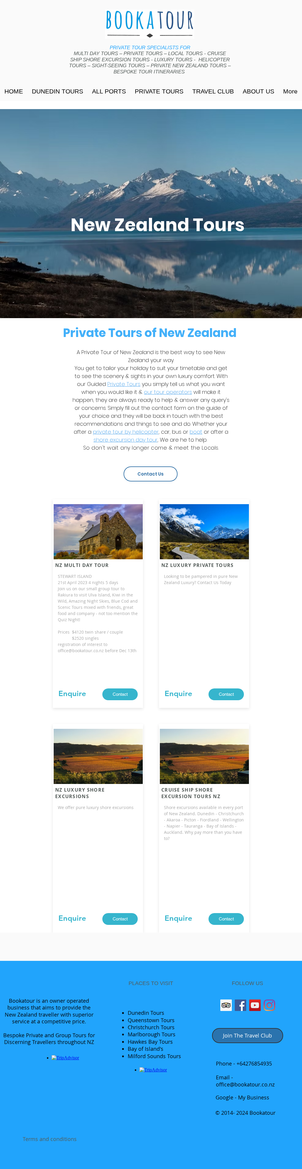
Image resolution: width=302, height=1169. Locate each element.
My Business (253, 1097)
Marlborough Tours (151, 1034)
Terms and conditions (50, 1138)
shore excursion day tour (125, 439)
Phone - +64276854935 (244, 1063)
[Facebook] (240, 1005)
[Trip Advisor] (226, 1005)
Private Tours (123, 384)
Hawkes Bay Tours (150, 1041)
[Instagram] (269, 1005)
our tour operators (168, 392)
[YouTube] (255, 1005)
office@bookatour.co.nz (81, 650)
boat (196, 431)
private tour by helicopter (126, 431)
